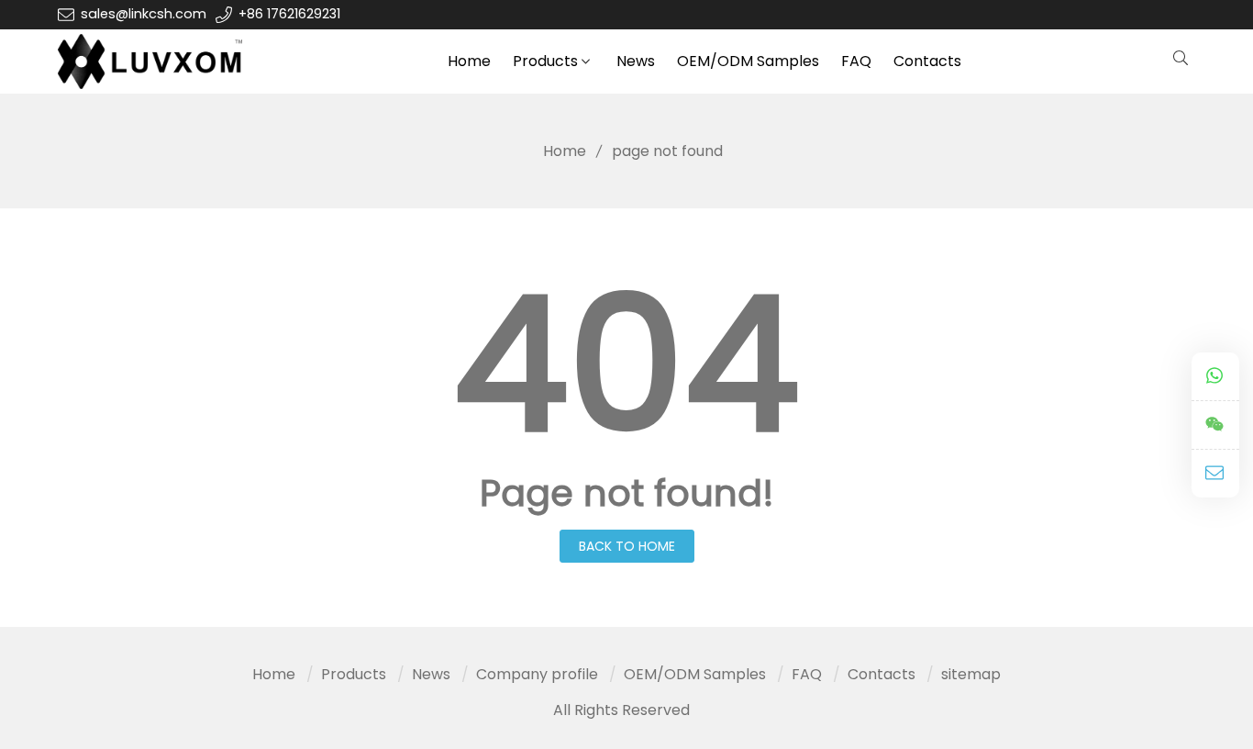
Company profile (537, 674)
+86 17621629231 (289, 14)
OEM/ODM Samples (748, 61)
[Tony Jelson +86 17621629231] (1215, 376)
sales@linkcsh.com (143, 14)
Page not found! (627, 493)
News (635, 61)
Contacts (927, 61)
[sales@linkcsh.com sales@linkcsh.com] (1215, 473)
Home (469, 61)
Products (545, 61)
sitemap (971, 674)
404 (626, 364)
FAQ (856, 61)
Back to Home (627, 546)
